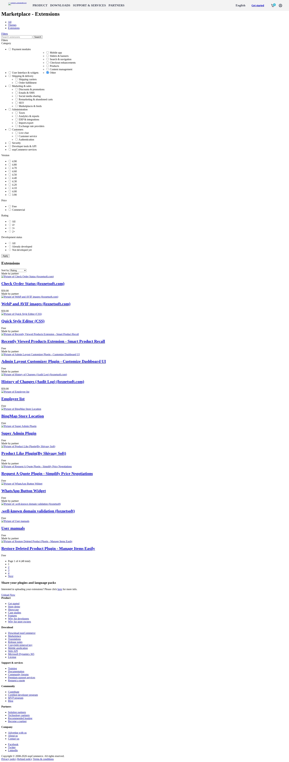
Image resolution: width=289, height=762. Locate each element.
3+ (13, 228)
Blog (10, 700)
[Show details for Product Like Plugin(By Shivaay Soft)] (28, 446)
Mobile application (18, 648)
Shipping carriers (28, 79)
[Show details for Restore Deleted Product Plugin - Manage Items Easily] (36, 541)
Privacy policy (9, 759)
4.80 (14, 164)
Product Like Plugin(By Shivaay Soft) (33, 453)
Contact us (13, 738)
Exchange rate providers (31, 126)
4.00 (14, 191)
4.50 (14, 174)
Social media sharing (30, 96)
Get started (258, 5)
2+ (13, 231)
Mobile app (56, 52)
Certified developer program (23, 694)
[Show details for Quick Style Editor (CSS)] (21, 314)
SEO (21, 102)
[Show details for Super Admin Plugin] (18, 426)
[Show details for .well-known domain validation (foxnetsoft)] (31, 503)
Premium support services (21, 677)
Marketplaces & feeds (30, 106)
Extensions (14, 28)
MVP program (15, 697)
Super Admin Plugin (18, 433)
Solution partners (17, 712)
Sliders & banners (59, 56)
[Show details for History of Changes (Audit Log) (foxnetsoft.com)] (34, 374)
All (9, 22)
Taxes (22, 112)
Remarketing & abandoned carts (36, 99)
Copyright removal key (20, 645)
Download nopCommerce (21, 633)
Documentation (16, 671)
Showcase (13, 609)
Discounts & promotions (31, 89)
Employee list (13, 399)
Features (12, 615)
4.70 (14, 168)
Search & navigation (60, 59)
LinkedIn (13, 750)
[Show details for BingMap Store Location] (21, 409)
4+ (13, 224)
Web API (13, 651)
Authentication (26, 139)
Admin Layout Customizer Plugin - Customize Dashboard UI (53, 361)
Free (14, 206)
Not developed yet (22, 249)
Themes (12, 25)
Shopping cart (273, 5)
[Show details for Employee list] (15, 391)
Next (10, 576)
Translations (14, 639)
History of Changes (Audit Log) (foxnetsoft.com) (42, 381)
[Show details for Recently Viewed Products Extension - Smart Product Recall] (40, 334)
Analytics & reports (29, 116)
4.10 (14, 188)
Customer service (28, 136)
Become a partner (17, 721)
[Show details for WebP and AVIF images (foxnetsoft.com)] (29, 296)
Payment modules (21, 49)
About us (13, 735)
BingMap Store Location (22, 416)
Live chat (24, 132)
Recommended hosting (20, 718)
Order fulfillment (27, 82)
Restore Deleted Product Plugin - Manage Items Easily (48, 548)
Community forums (18, 674)
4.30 (14, 181)
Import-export (26, 122)
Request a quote (16, 680)
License (12, 657)
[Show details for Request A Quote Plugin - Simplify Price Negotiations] (36, 466)
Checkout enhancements (63, 62)
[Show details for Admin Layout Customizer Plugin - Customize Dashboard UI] (40, 354)
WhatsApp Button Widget (23, 491)
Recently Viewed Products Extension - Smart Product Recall (53, 341)
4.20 (14, 184)
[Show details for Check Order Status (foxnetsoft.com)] (27, 276)
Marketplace (14, 636)
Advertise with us (17, 732)
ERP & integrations (29, 119)
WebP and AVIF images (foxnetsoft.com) (35, 304)
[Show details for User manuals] (15, 521)
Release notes (15, 642)
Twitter (12, 747)
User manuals (13, 528)
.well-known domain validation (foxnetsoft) (38, 511)
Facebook (13, 744)
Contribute (13, 691)
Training (12, 668)
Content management (61, 69)
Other (53, 72)
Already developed (22, 246)
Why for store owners (19, 621)
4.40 (14, 178)
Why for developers (18, 618)
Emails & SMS (27, 92)
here (60, 589)
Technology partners (19, 715)
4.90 (14, 161)
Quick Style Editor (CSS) (22, 321)
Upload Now (8, 594)
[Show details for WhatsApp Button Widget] (21, 483)
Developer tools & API (24, 146)
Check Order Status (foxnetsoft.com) (32, 283)
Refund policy (24, 759)
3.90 (14, 194)
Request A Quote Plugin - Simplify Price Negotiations (47, 473)
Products (54, 66)
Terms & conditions (43, 759)
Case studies (14, 612)
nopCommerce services (24, 149)
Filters (4, 33)
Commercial (18, 209)
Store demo (14, 606)
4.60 (14, 171)
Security (16, 142)
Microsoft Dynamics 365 (21, 654)
